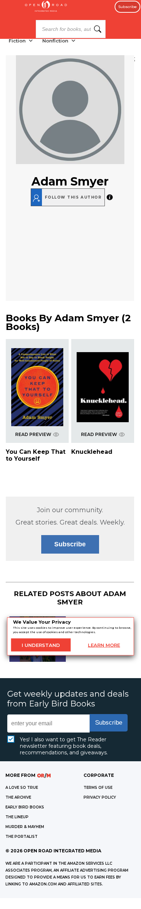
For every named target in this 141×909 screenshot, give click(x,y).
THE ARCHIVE (18, 797)
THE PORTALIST (21, 836)
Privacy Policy (100, 797)
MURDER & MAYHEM (24, 826)
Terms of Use (98, 787)
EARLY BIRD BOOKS (24, 807)
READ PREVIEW (33, 434)
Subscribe (127, 6)
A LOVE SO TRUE (21, 787)
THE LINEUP (17, 817)
